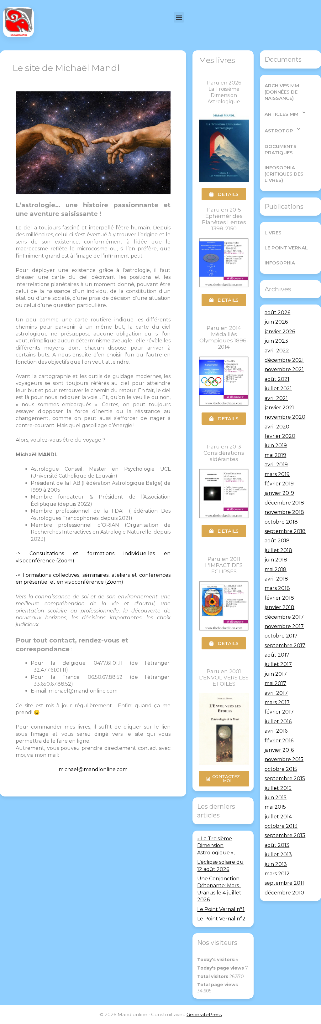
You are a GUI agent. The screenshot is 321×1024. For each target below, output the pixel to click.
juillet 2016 (278, 721)
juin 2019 (276, 445)
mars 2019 (277, 474)
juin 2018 (276, 560)
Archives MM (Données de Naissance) (282, 92)
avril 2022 (277, 351)
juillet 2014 (278, 817)
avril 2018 (276, 579)
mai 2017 (275, 683)
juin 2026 (276, 322)
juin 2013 (276, 864)
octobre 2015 (281, 769)
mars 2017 (277, 702)
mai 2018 (276, 569)
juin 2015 (276, 798)
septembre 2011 (284, 883)
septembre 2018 (285, 531)
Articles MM (281, 114)
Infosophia (280, 263)
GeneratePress (204, 1014)
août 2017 (277, 655)
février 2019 (279, 484)
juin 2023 (276, 341)
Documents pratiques (281, 149)
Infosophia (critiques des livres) (284, 174)
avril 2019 (276, 465)
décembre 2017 (284, 617)
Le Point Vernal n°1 (221, 909)
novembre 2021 (284, 369)
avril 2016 (276, 731)
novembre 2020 (285, 417)
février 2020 (280, 436)
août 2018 (277, 541)
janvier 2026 (280, 332)
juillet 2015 (278, 788)
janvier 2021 (279, 408)
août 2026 (277, 312)
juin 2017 (276, 674)
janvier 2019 (279, 493)
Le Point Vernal (286, 248)
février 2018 (279, 598)
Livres (273, 233)
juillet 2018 (278, 550)
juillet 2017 (278, 664)
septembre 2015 (285, 778)
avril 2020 (277, 427)
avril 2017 (276, 693)
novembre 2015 (284, 759)
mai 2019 (275, 455)
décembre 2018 (284, 503)
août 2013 (277, 845)
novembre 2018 (284, 512)
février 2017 (279, 712)
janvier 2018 (279, 607)
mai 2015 (275, 807)
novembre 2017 (284, 626)
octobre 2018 (281, 522)
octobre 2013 (281, 826)
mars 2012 (277, 874)
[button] (179, 17)
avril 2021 (276, 398)
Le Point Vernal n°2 (221, 919)
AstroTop (279, 131)
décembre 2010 (284, 893)
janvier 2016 (279, 750)
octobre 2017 (281, 636)
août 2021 (277, 379)
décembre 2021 (284, 360)
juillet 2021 (278, 389)
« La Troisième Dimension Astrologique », (215, 846)
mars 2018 (277, 588)
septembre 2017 (285, 645)
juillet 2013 (278, 855)
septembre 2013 (285, 835)
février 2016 (279, 741)
